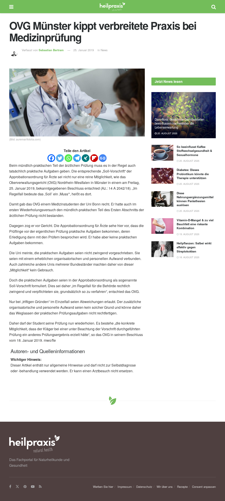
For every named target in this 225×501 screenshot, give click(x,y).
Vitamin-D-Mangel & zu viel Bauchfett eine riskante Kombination (195, 224)
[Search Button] (213, 6)
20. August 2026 (167, 133)
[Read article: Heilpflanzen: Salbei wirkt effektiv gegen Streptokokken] (162, 249)
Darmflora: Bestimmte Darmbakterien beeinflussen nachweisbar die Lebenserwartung (179, 123)
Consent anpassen (204, 487)
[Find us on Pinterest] (25, 487)
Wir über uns (165, 487)
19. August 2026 (189, 234)
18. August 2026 (189, 257)
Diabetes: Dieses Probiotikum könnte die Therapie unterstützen (193, 174)
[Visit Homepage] (112, 6)
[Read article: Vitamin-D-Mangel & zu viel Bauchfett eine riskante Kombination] (162, 226)
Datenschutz (144, 487)
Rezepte (182, 487)
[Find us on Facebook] (10, 487)
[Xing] (85, 158)
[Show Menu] (11, 6)
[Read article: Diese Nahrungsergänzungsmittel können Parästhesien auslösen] (162, 199)
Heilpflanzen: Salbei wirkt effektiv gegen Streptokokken (194, 247)
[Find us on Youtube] (32, 487)
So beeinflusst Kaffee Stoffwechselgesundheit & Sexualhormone (194, 151)
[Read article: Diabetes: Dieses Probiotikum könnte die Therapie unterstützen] (162, 176)
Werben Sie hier (103, 487)
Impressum (125, 487)
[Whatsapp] (68, 158)
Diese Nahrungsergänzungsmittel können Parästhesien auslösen (195, 199)
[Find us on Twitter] (17, 487)
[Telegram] (77, 158)
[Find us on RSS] (40, 487)
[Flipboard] (94, 158)
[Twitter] (60, 158)
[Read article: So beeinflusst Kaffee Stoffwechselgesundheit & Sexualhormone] (162, 153)
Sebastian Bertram (51, 50)
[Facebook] (51, 158)
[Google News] (103, 158)
